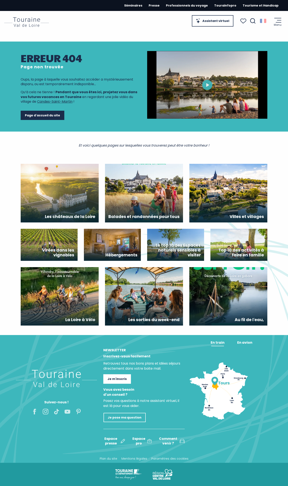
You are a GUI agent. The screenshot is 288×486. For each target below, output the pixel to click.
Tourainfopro (225, 5)
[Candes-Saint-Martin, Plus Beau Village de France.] (207, 85)
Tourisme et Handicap (261, 5)
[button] (252, 21)
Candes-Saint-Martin (55, 101)
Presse (154, 5)
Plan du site (108, 458)
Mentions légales (134, 458)
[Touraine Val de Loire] (26, 22)
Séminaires (133, 5)
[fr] (263, 21)
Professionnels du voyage (187, 5)
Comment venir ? (168, 441)
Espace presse (110, 441)
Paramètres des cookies (169, 458)
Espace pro (138, 441)
